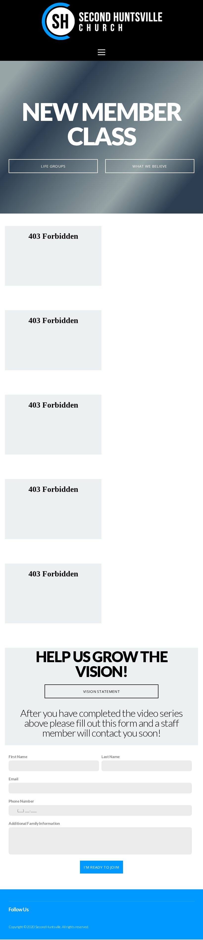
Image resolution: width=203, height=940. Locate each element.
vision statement (101, 691)
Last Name (111, 756)
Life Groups (53, 166)
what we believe (149, 166)
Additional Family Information (34, 823)
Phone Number (21, 801)
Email (13, 779)
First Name (18, 756)
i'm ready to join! (101, 867)
